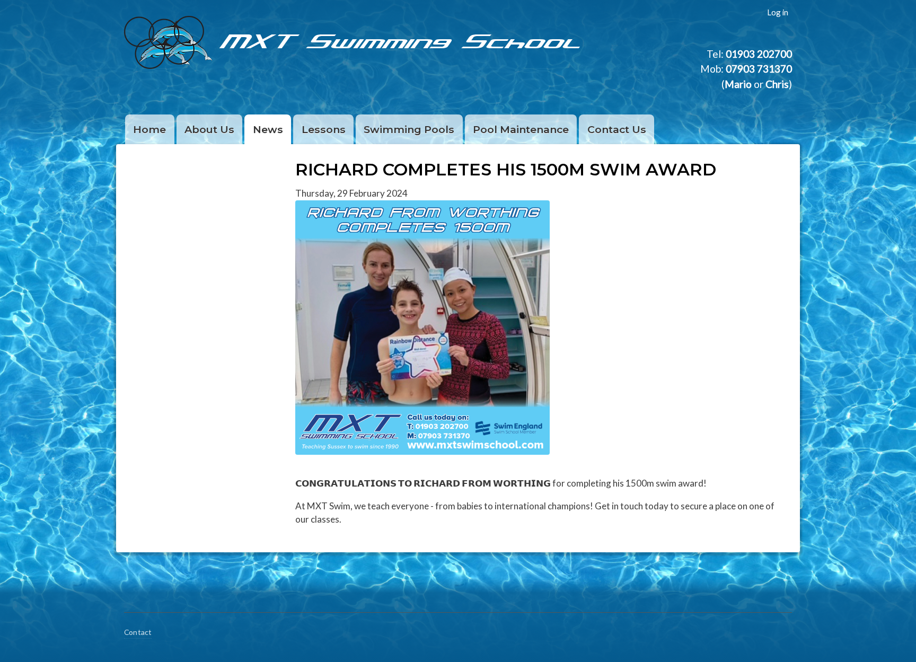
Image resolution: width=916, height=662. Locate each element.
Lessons (324, 129)
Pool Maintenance (521, 129)
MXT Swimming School (402, 40)
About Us (209, 129)
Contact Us (616, 129)
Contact (138, 632)
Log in (777, 12)
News (268, 129)
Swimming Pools (409, 129)
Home (149, 129)
